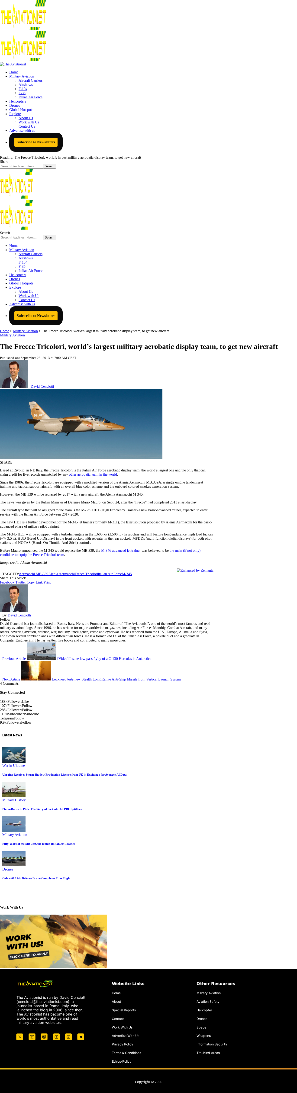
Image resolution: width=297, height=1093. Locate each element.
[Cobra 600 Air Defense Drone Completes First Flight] (14, 865)
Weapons (204, 1036)
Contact (118, 1019)
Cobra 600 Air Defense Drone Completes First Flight (36, 878)
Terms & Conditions (126, 1053)
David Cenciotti (42, 386)
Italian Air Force (110, 574)
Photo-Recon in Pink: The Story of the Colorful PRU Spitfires (42, 809)
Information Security (212, 1044)
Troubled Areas (208, 1053)
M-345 (127, 574)
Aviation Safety (208, 1001)
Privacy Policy (122, 1044)
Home (116, 993)
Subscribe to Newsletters (36, 142)
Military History (14, 800)
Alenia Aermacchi (61, 574)
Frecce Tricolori (86, 574)
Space (201, 1027)
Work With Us (122, 1027)
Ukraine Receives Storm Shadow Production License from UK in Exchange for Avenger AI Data (64, 774)
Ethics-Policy (121, 1061)
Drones (7, 869)
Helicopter (204, 1010)
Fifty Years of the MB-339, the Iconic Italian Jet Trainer (38, 843)
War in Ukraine (13, 765)
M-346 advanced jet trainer (121, 550)
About (116, 1001)
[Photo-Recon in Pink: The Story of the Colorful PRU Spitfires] (14, 796)
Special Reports (124, 1010)
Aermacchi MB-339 (33, 574)
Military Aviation (12, 335)
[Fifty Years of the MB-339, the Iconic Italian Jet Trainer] (14, 830)
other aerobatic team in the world (93, 474)
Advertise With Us (125, 1036)
